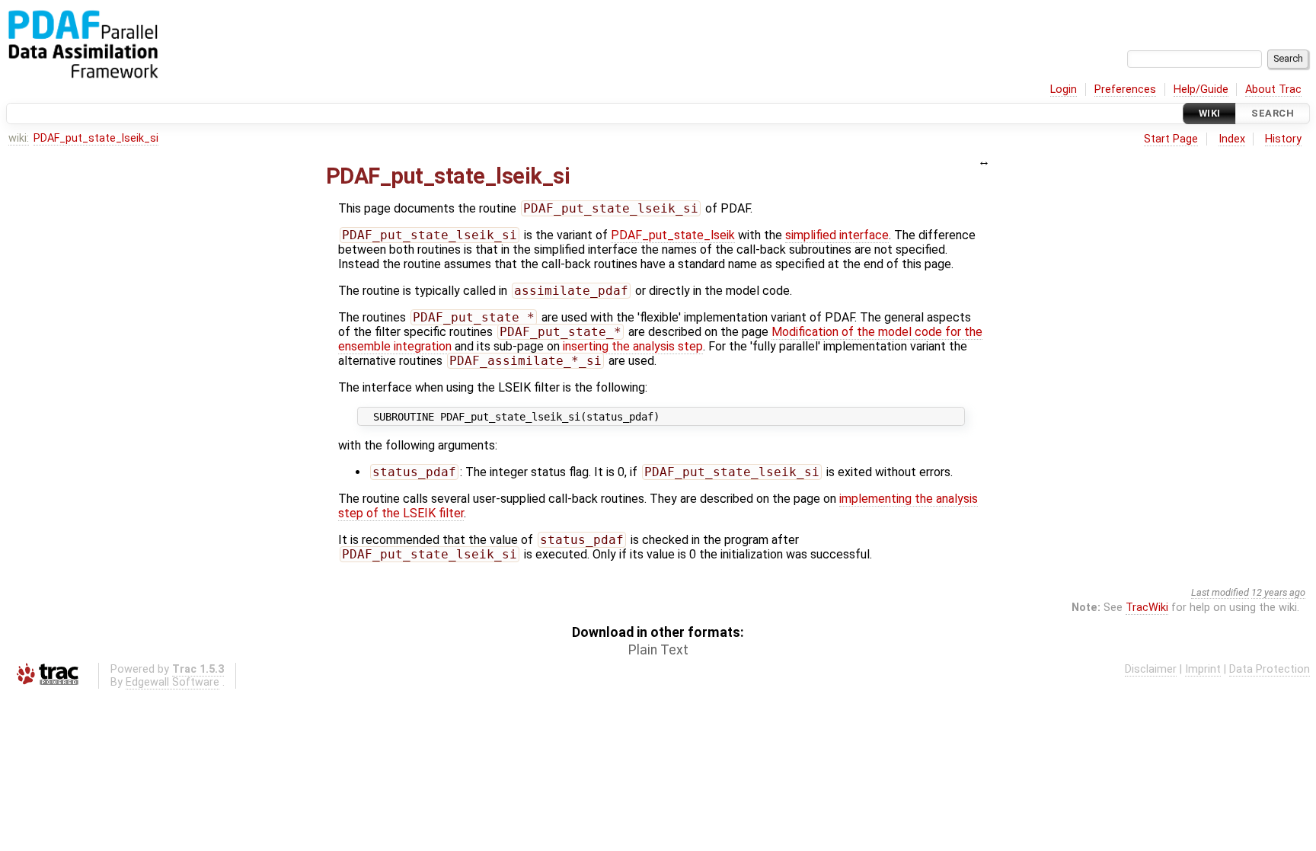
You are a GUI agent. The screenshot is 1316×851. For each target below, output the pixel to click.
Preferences (1125, 89)
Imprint (1203, 669)
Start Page (1171, 139)
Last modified (1220, 592)
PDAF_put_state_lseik (673, 235)
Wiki (1210, 113)
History (1283, 139)
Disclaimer (1151, 669)
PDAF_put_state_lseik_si (96, 138)
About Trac (1273, 89)
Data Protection (1269, 669)
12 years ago (1278, 592)
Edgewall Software (172, 682)
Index (1232, 139)
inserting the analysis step (633, 346)
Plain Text (658, 649)
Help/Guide (1201, 89)
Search (1272, 113)
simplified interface (837, 235)
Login (1063, 89)
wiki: (18, 138)
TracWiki (1147, 607)
